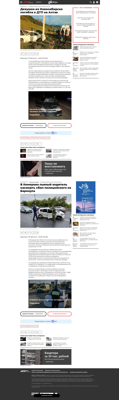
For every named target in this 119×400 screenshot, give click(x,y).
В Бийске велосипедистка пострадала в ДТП (49, 300)
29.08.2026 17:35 (24, 182)
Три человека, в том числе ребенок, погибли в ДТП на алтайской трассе (60, 344)
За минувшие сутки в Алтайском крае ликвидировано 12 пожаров (86, 12)
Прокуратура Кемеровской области (29, 228)
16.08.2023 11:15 (23, 6)
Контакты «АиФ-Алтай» (37, 370)
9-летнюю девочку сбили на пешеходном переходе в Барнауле (60, 156)
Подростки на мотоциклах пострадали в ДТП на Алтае (34, 338)
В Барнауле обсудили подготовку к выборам (85, 38)
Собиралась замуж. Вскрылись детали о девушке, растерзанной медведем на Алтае (88, 218)
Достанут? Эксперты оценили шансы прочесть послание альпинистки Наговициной (89, 75)
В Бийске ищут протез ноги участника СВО (85, 18)
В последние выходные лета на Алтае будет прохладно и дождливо (85, 31)
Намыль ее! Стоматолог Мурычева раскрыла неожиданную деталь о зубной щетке (88, 229)
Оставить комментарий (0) (59, 125)
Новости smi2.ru (25, 177)
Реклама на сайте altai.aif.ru (52, 370)
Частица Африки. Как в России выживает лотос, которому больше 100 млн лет (89, 240)
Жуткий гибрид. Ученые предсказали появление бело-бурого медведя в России (89, 69)
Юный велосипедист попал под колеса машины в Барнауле (61, 338)
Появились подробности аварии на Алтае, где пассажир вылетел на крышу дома (61, 151)
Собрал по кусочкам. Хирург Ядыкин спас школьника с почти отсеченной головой (89, 64)
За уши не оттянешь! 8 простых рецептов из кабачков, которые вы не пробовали (89, 224)
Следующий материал (46, 395)
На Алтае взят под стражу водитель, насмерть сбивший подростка (46, 110)
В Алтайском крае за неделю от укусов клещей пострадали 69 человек (85, 25)
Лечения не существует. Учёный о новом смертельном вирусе (88, 47)
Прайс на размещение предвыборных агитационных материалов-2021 (50, 372)
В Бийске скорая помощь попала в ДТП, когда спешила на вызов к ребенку (35, 344)
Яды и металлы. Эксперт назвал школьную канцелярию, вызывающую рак (88, 234)
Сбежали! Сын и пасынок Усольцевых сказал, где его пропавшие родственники (89, 53)
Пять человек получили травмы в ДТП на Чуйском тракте (35, 155)
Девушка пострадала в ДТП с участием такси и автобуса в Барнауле (34, 151)
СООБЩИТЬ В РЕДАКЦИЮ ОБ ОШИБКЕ (78, 372)
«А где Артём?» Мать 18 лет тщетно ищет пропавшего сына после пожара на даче (88, 245)
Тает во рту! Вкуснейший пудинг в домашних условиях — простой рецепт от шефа (88, 59)
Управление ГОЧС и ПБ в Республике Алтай (31, 50)
